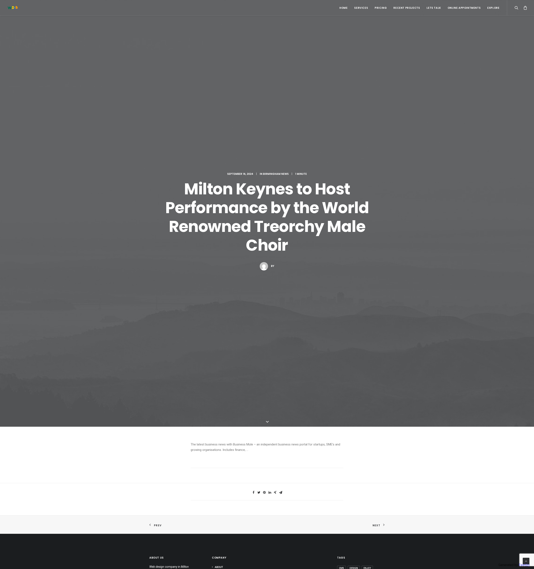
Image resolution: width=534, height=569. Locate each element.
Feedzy (524, 565)
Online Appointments (464, 8)
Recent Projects (406, 8)
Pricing (381, 8)
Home (343, 8)
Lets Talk (434, 8)
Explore (493, 8)
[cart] (524, 7)
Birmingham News (276, 174)
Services (361, 8)
